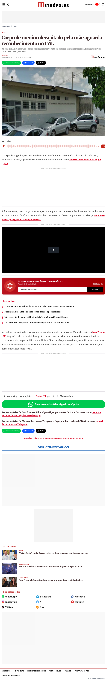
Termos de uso (55, 671)
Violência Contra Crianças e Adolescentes (64, 438)
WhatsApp (11, 596)
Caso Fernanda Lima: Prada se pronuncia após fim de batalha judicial (51, 580)
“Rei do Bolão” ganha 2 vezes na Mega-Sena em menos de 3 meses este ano (53, 553)
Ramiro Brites (24, 564)
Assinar (95, 289)
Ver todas (96, 284)
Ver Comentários (53, 447)
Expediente (19, 671)
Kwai (42, 607)
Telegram (45, 596)
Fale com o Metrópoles (11, 675)
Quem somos (6, 671)
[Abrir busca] (103, 4)
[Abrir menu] (4, 4)
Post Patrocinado (82, 671)
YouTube (79, 602)
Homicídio (28, 438)
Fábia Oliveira (23, 578)
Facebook (80, 596)
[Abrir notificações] (8, 4)
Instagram (11, 602)
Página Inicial (6, 26)
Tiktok (9, 607)
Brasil (15, 26)
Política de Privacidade (36, 671)
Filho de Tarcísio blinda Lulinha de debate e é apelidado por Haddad (50, 566)
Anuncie (68, 671)
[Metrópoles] (53, 4)
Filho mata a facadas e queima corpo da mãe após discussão (32, 312)
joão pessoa (38, 438)
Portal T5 (5, 56)
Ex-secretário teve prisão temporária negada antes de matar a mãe (36, 322)
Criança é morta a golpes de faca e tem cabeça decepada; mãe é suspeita (39, 306)
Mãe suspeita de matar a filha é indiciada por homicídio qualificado (36, 317)
